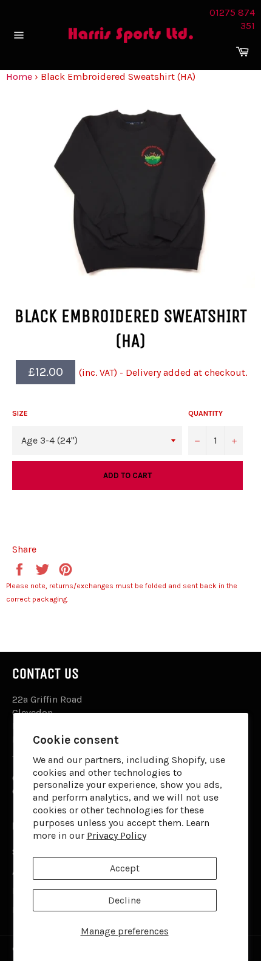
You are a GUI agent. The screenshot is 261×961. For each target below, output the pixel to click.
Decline (124, 900)
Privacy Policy (116, 835)
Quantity (205, 413)
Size (20, 413)
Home (19, 76)
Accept (125, 868)
